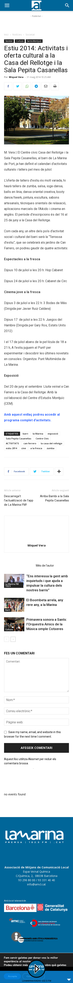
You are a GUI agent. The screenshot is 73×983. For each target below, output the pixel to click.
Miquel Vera (16, 77)
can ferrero (30, 443)
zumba (50, 448)
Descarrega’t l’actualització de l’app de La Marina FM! (18, 500)
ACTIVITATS (12, 443)
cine (23, 448)
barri (25, 433)
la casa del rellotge (51, 443)
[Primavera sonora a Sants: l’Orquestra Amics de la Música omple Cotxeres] (14, 624)
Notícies (17, 34)
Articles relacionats (18, 565)
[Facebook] (8, 86)
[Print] (55, 86)
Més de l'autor (45, 565)
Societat (30, 34)
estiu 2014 (11, 448)
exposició (53, 433)
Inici (6, 34)
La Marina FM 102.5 (12, 585)
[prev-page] (6, 639)
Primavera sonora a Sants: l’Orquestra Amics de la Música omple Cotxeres (46, 624)
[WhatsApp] (27, 86)
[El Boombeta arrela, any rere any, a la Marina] (14, 605)
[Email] (45, 86)
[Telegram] (36, 86)
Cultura (20, 41)
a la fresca (36, 448)
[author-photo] (36, 539)
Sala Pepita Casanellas (18, 438)
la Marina (38, 433)
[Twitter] (17, 86)
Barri (7, 610)
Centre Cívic (42, 438)
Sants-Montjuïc (34, 41)
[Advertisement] (36, 23)
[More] (59, 471)
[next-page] (13, 639)
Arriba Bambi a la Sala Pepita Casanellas (54, 498)
